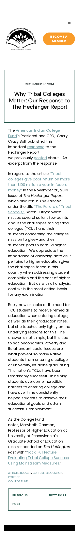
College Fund (18, 481)
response (35, 146)
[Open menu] (69, 22)
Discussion (54, 473)
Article (13, 473)
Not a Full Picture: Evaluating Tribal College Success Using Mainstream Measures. (38, 458)
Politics (14, 477)
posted (40, 157)
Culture (39, 473)
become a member (58, 38)
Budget (25, 473)
